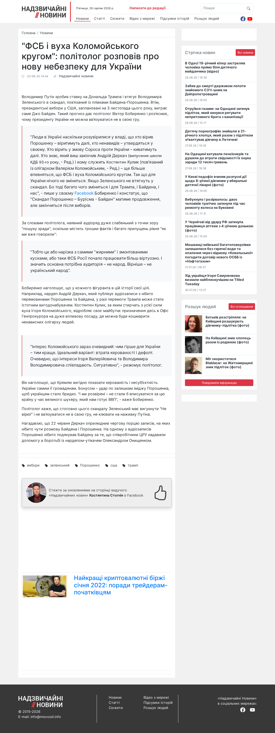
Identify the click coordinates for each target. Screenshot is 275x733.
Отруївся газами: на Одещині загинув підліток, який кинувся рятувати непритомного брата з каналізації (217, 112)
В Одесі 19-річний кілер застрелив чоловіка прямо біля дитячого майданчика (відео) (215, 67)
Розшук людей (206, 18)
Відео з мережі (142, 18)
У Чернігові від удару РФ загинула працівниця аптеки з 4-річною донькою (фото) (219, 226)
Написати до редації (147, 8)
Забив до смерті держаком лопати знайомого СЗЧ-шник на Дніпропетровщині (215, 90)
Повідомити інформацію (219, 383)
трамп (133, 465)
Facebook (84, 193)
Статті (99, 18)
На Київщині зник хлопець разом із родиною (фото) (228, 340)
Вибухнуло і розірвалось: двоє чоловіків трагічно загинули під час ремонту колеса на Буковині (215, 203)
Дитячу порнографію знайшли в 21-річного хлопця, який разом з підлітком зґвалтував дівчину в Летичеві (219, 135)
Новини (82, 18)
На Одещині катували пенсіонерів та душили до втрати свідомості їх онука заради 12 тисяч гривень (218, 158)
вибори (33, 465)
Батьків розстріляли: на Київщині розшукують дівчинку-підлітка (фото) (227, 321)
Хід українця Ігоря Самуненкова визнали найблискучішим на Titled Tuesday (214, 279)
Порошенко (90, 465)
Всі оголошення (242, 306)
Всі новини (245, 52)
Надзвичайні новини (76, 76)
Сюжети (117, 18)
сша (113, 465)
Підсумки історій (174, 18)
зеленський (60, 465)
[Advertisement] (97, 541)
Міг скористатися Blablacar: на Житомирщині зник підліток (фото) (229, 363)
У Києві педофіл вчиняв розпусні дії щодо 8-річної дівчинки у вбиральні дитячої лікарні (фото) (216, 180)
